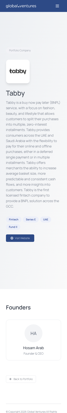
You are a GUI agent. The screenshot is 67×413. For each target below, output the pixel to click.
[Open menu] (57, 6)
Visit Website (22, 238)
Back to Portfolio (23, 379)
